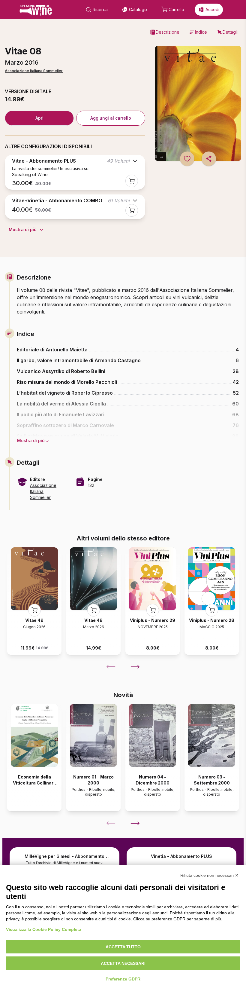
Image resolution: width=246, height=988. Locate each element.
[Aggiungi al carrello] (131, 181)
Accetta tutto (123, 946)
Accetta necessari (123, 963)
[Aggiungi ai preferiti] (187, 158)
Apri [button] (39, 118)
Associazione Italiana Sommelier (34, 71)
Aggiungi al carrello (110, 118)
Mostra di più (23, 229)
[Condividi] (209, 158)
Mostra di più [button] (31, 440)
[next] (135, 666)
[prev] (111, 666)
